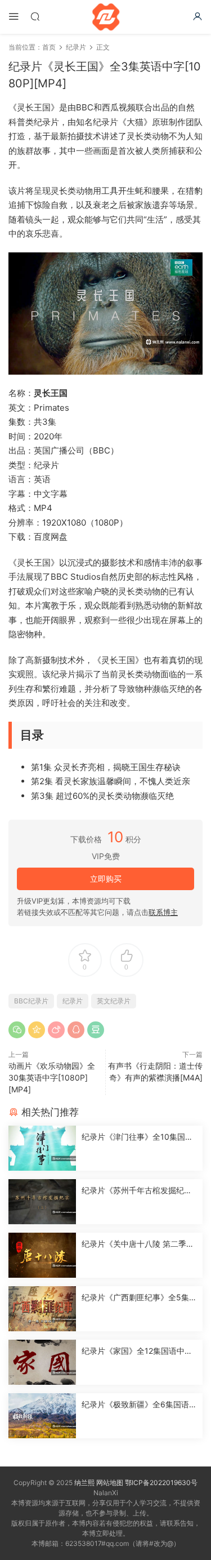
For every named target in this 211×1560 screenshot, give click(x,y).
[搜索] (35, 16)
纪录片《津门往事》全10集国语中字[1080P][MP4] (137, 1137)
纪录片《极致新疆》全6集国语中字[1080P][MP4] (139, 1404)
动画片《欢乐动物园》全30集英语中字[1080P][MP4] (51, 1077)
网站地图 (109, 1482)
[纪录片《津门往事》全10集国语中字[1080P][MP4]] (42, 1148)
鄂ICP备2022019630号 (161, 1482)
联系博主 (163, 912)
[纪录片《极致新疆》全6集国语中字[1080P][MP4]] (42, 1415)
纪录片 (72, 1001)
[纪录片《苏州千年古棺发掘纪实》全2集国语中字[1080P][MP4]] (42, 1201)
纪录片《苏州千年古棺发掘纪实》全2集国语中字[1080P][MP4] (138, 1190)
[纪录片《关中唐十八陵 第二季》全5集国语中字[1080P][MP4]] (42, 1255)
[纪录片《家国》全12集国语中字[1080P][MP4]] (42, 1362)
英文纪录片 (114, 1001)
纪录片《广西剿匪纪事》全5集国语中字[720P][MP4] (139, 1297)
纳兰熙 (84, 1482)
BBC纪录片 (31, 1001)
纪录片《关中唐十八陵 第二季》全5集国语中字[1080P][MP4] (138, 1244)
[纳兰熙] (106, 17)
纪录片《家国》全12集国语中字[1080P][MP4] (137, 1351)
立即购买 (106, 878)
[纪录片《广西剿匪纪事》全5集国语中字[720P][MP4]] (42, 1308)
